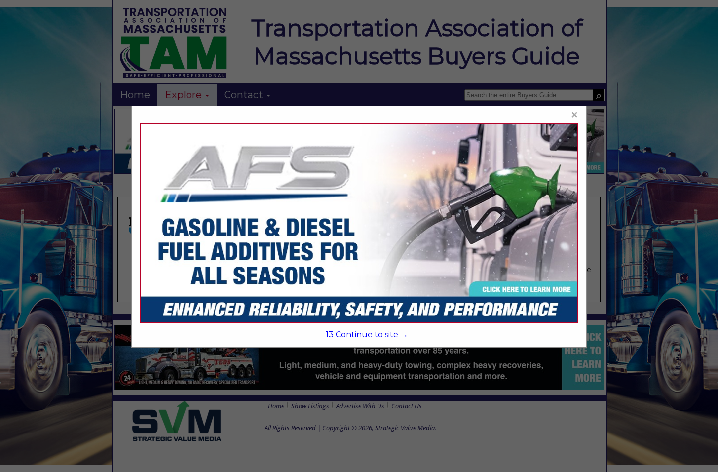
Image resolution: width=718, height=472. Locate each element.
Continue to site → (367, 334)
